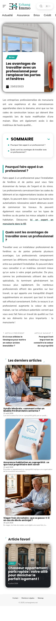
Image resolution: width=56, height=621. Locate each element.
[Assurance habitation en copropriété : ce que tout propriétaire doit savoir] (28, 439)
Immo (12, 563)
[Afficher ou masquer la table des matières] (41, 139)
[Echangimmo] (19, 6)
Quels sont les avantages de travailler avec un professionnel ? (28, 150)
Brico (12, 57)
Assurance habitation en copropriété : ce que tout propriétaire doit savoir (26, 463)
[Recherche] (41, 6)
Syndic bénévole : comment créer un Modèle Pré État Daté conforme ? (23, 409)
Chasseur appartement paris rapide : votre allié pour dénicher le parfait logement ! (28, 573)
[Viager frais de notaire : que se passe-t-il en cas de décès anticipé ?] (28, 495)
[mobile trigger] (5, 6)
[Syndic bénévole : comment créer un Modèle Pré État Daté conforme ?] (28, 385)
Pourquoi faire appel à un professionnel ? (28, 145)
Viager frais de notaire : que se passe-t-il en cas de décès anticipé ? (26, 519)
